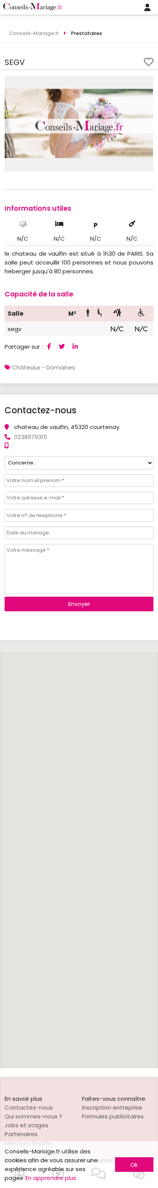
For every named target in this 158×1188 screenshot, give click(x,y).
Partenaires (21, 1134)
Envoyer (79, 604)
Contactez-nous (29, 1107)
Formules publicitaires (113, 1116)
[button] (146, 83)
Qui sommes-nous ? (33, 1116)
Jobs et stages (26, 1125)
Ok (134, 1165)
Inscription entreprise (112, 1107)
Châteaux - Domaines (43, 367)
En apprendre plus (50, 1178)
